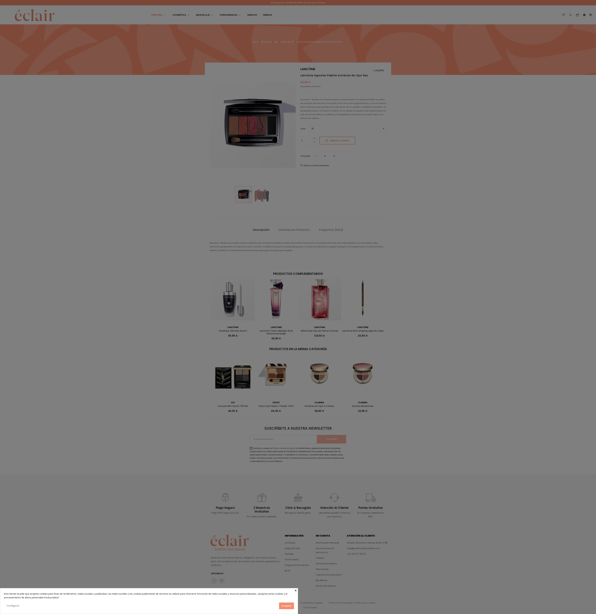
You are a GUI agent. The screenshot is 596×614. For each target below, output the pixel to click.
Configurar (12, 605)
